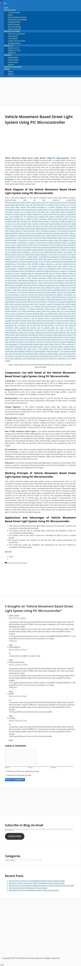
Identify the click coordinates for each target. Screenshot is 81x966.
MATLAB (11, 64)
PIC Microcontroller (61, 158)
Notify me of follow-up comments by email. (23, 771)
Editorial (10, 71)
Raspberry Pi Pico (13, 48)
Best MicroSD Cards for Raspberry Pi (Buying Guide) (28, 888)
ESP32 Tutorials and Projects (17, 17)
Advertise (11, 74)
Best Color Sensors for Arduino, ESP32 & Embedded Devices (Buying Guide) (36, 883)
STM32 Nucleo (12, 38)
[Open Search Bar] (1, 1)
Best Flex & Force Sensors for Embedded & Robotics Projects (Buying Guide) (37, 881)
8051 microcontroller (14, 26)
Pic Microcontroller (14, 12)
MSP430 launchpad (14, 43)
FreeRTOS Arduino (14, 24)
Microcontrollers (10, 10)
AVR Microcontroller (14, 29)
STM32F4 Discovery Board (16, 41)
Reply (11, 645)
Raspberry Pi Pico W (14, 50)
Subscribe (14, 836)
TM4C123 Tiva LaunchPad (16, 34)
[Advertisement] (40, 92)
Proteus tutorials (13, 60)
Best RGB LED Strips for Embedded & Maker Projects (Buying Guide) (34, 890)
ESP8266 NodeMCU (14, 22)
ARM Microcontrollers (12, 31)
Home (6, 7)
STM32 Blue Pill (13, 36)
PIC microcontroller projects (17, 563)
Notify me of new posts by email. (19, 775)
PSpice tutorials (13, 62)
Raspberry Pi (8, 45)
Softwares (7, 55)
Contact (7, 69)
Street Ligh (33, 158)
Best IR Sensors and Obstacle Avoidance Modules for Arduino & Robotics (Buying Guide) (41, 885)
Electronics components (13, 67)
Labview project (13, 57)
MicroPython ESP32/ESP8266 (17, 19)
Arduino (10, 15)
